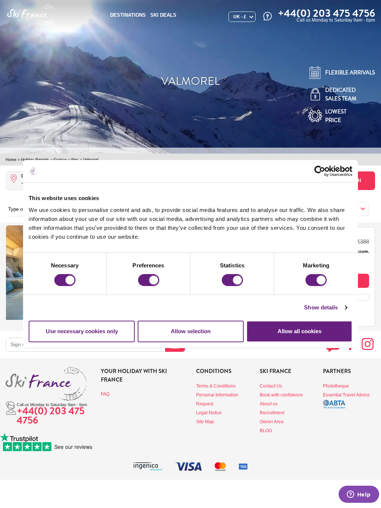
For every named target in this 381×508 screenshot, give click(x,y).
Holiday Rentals (35, 159)
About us (269, 403)
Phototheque (336, 386)
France (60, 159)
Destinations (128, 15)
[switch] (148, 280)
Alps (75, 159)
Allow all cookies (299, 331)
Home (11, 159)
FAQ (105, 394)
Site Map (205, 421)
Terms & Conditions (216, 386)
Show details (321, 307)
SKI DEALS (163, 15)
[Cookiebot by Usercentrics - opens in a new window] (319, 171)
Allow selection (191, 331)
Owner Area (272, 421)
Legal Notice (209, 412)
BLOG (266, 430)
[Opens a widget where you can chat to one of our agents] (358, 495)
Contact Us (271, 386)
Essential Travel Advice (346, 395)
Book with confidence (281, 395)
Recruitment (272, 412)
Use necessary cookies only (82, 331)
